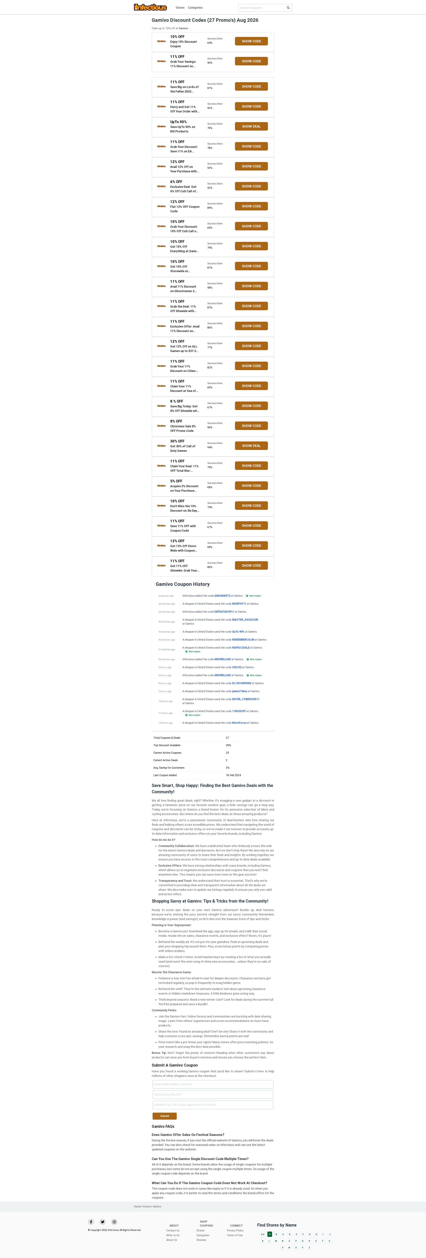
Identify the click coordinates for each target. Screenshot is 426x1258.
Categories (195, 7)
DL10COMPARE (241, 683)
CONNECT (236, 1225)
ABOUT (174, 1225)
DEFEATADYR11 (224, 611)
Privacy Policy (235, 1230)
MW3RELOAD (222, 659)
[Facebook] (91, 1222)
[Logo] (150, 7)
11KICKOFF (239, 711)
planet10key (239, 691)
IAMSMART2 (222, 595)
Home (137, 1206)
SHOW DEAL (251, 126)
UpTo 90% (238, 631)
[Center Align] (288, 8)
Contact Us (173, 1230)
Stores (180, 7)
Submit (164, 1116)
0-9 (262, 1234)
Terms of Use (235, 1235)
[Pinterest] (114, 1222)
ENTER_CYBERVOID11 (245, 699)
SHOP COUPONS (206, 1223)
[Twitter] (103, 1222)
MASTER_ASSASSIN (245, 619)
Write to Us (173, 1235)
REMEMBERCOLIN (243, 639)
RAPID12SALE (241, 647)
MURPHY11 (239, 603)
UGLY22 (237, 667)
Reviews (201, 1240)
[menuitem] (180, 7)
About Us (171, 1240)
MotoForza (239, 722)
